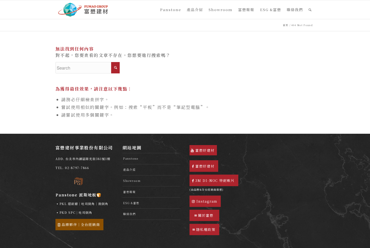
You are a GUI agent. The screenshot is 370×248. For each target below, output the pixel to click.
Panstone (130, 158)
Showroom (131, 181)
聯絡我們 (129, 214)
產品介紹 (129, 170)
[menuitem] (170, 9)
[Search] (310, 9)
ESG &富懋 (131, 203)
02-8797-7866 (77, 168)
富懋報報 (129, 192)
